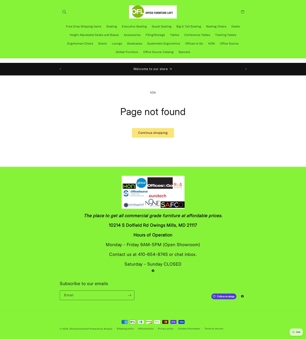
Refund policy (146, 328)
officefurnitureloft (79, 329)
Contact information (189, 328)
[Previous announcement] (60, 69)
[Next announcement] (245, 69)
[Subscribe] (129, 295)
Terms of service (213, 328)
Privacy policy (166, 328)
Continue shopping (153, 132)
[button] (64, 11)
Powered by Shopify (101, 329)
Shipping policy (125, 328)
